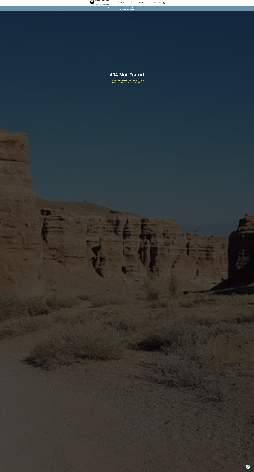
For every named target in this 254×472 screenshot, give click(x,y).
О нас (117, 2)
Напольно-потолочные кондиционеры (119, 7)
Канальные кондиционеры (127, 9)
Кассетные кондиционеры (139, 7)
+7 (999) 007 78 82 (155, 3)
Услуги (123, 2)
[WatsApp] (164, 3)
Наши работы (140, 2)
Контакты (130, 2)
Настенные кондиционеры (98, 7)
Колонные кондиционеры (156, 7)
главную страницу (131, 82)
